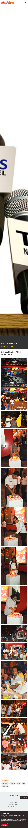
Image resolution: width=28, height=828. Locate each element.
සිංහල (24, 797)
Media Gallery (5, 783)
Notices (18, 783)
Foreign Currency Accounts (14, 808)
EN (21, 797)
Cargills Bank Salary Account (13, 800)
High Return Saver (13, 797)
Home (2, 339)
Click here (23, 823)
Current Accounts (14, 811)
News (23, 783)
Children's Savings (13, 802)
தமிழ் (26, 797)
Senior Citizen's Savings (13, 804)
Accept (4, 825)
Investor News (5, 786)
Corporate (12, 783)
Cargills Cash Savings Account (14, 806)
